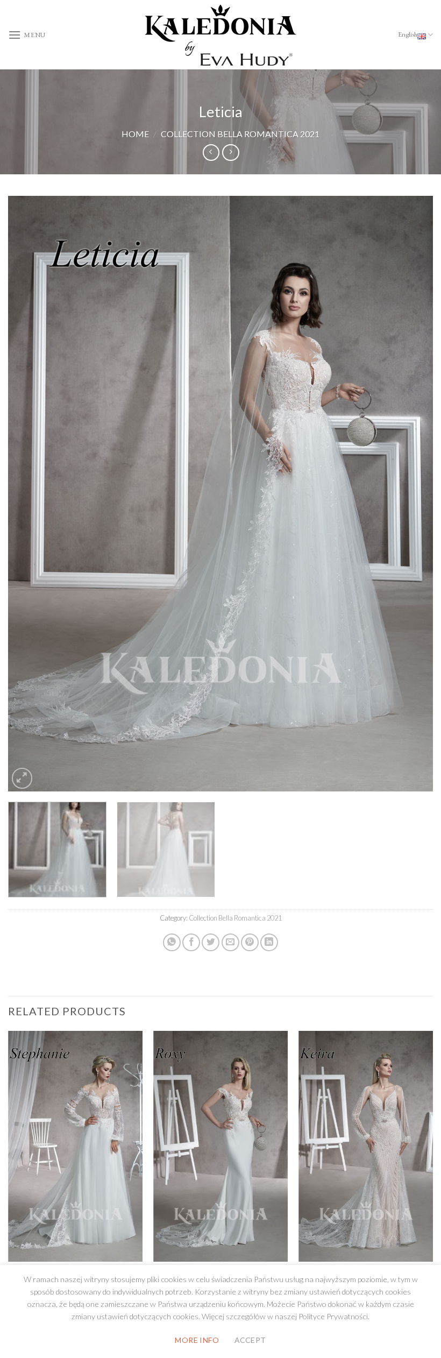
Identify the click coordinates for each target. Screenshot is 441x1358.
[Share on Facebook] (191, 942)
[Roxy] (220, 1146)
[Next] (411, 493)
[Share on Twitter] (210, 942)
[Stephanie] (75, 1146)
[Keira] (365, 1146)
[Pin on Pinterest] (250, 942)
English (407, 34)
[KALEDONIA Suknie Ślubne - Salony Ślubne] (220, 35)
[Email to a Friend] (230, 942)
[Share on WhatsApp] (172, 942)
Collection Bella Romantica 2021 (240, 134)
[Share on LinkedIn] (269, 942)
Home (135, 134)
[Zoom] (22, 778)
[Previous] (30, 493)
